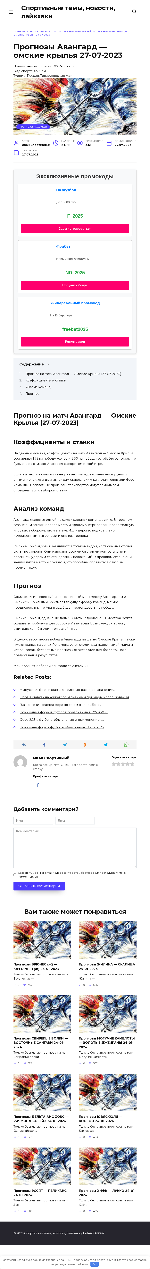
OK (94, 1264)
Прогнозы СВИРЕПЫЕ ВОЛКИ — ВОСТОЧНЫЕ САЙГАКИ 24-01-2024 (40, 1042)
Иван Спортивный (51, 758)
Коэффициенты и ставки (45, 380)
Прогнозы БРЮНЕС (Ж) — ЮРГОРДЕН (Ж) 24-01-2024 (36, 967)
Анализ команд (38, 387)
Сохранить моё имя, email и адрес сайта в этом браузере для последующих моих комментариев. (72, 874)
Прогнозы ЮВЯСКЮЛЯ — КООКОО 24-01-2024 (100, 1119)
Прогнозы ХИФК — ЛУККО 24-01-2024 (107, 1193)
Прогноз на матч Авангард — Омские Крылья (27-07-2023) (73, 374)
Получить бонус (75, 285)
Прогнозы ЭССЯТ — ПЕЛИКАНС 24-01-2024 (40, 1193)
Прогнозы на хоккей (33, 126)
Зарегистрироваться (75, 228)
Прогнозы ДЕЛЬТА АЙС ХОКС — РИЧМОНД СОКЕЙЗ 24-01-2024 (41, 1119)
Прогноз (32, 394)
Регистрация (75, 341)
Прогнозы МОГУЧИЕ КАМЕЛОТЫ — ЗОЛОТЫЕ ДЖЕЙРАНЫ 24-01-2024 (107, 1042)
